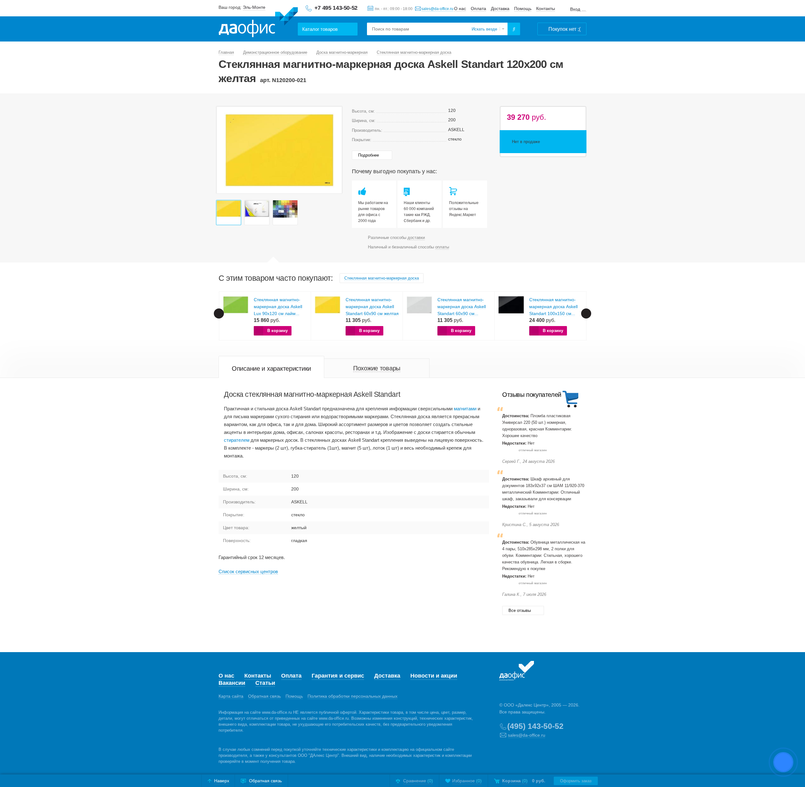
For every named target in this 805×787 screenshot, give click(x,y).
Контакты (545, 8)
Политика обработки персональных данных (352, 696)
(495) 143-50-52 (535, 726)
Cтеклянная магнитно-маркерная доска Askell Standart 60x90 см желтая (372, 306)
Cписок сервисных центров (248, 571)
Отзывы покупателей (531, 394)
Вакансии (232, 683)
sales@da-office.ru (437, 9)
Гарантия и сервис (338, 676)
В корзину (277, 330)
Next (334, 150)
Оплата (478, 8)
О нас (460, 8)
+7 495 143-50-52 (336, 8)
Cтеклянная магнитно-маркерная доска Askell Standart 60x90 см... (461, 306)
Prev (224, 150)
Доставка (500, 8)
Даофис (258, 22)
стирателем (236, 440)
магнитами (465, 408)
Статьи (265, 683)
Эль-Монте (254, 7)
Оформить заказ (575, 781)
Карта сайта (231, 696)
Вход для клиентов (578, 9)
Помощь (522, 8)
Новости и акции (433, 676)
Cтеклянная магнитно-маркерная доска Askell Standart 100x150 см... (553, 306)
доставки (416, 237)
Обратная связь (264, 696)
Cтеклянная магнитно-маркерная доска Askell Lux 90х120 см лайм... (278, 306)
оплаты (442, 247)
